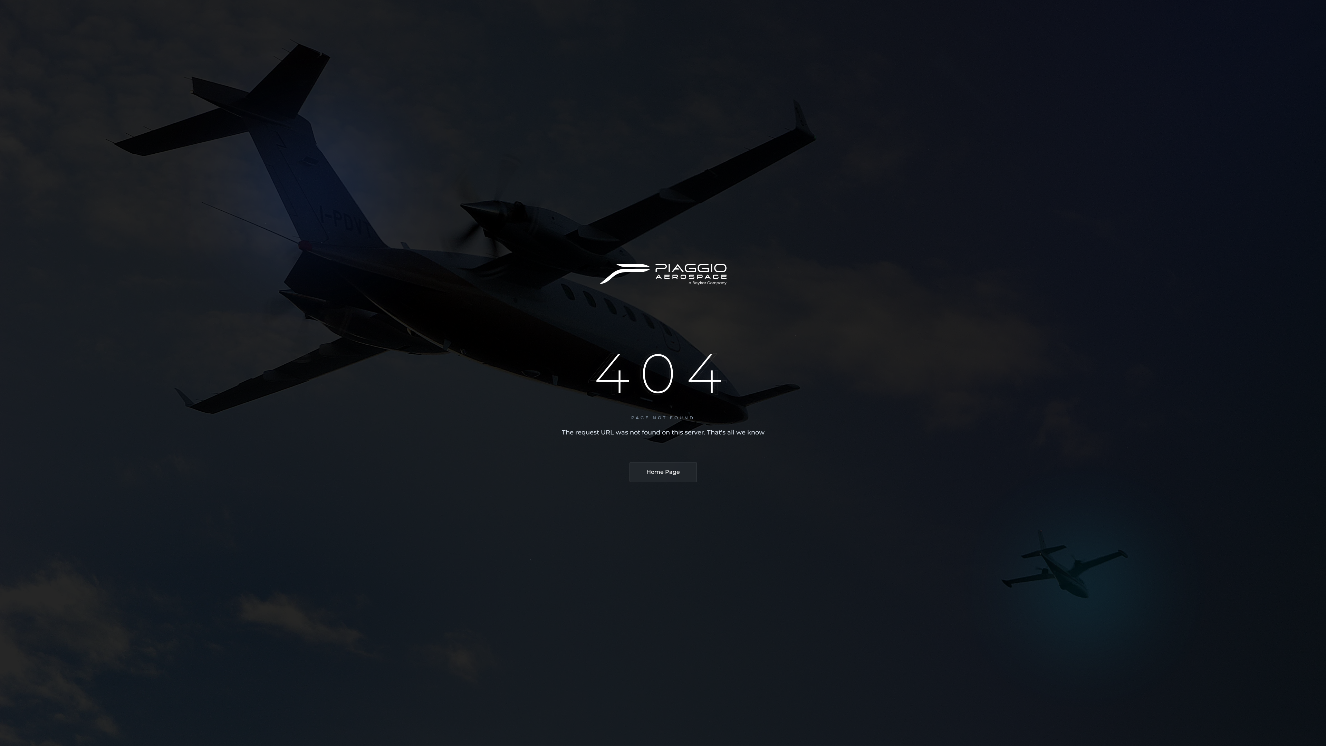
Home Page (663, 472)
